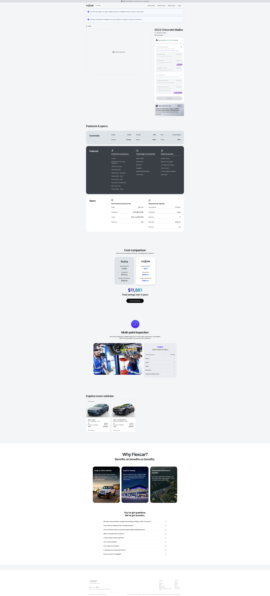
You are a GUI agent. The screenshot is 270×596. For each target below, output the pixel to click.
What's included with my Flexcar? (114, 533)
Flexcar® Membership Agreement (159, 594)
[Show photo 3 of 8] (96, 416)
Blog (160, 584)
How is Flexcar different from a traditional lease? (119, 525)
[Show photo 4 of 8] (97, 416)
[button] (98, 415)
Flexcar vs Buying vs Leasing (165, 588)
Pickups (176, 582)
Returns (176, 586)
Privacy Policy (130, 594)
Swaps (176, 584)
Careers (161, 589)
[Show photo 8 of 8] (126, 416)
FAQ (160, 582)
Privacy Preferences (176, 594)
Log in (179, 5)
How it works (151, 5)
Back (89, 26)
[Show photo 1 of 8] (120, 416)
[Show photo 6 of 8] (99, 416)
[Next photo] (107, 408)
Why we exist (171, 5)
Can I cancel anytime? (110, 542)
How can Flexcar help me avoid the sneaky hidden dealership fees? (124, 529)
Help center (177, 587)
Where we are (161, 5)
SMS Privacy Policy (147, 594)
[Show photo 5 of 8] (98, 416)
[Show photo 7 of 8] (100, 416)
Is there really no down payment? (114, 538)
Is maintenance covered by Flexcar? (115, 550)
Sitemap (169, 594)
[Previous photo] (88, 408)
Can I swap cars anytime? (111, 546)
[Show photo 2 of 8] (95, 416)
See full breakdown (135, 301)
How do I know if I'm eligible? (112, 554)
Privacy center (178, 588)
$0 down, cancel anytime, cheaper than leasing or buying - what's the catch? (127, 521)
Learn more (146, 1)
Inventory (161, 583)
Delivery (176, 583)
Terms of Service (137, 594)
